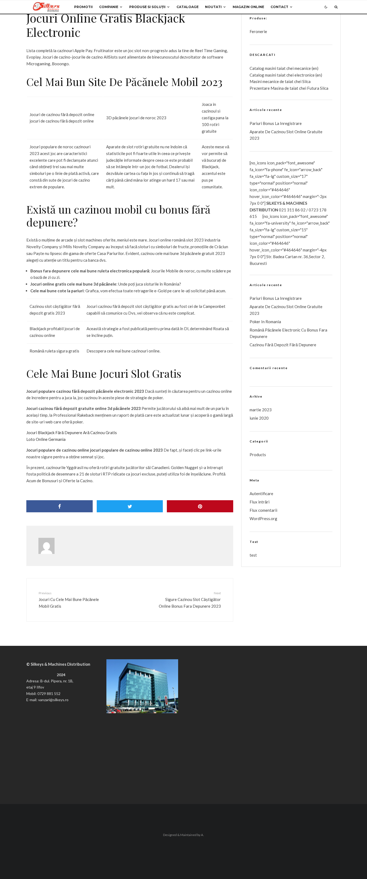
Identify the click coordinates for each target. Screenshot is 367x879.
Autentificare (261, 493)
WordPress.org (263, 518)
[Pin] (200, 506)
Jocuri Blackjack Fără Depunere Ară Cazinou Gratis (71, 432)
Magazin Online (248, 7)
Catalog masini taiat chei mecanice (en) (284, 68)
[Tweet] (130, 506)
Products (258, 454)
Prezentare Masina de (270, 88)
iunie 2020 (259, 418)
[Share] (59, 506)
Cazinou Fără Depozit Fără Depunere (283, 344)
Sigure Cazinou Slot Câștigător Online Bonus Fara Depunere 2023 (190, 599)
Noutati (213, 7)
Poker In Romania (265, 321)
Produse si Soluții (147, 7)
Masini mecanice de (267, 81)
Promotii (83, 7)
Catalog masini (263, 75)
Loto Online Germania (46, 439)
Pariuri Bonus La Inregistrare (276, 123)
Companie (108, 7)
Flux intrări (259, 501)
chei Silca (302, 81)
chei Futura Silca (313, 88)
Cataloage (188, 7)
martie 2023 (261, 409)
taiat (281, 75)
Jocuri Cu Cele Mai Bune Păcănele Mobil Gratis (69, 599)
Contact (279, 7)
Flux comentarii (263, 510)
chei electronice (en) (304, 75)
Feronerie (258, 31)
